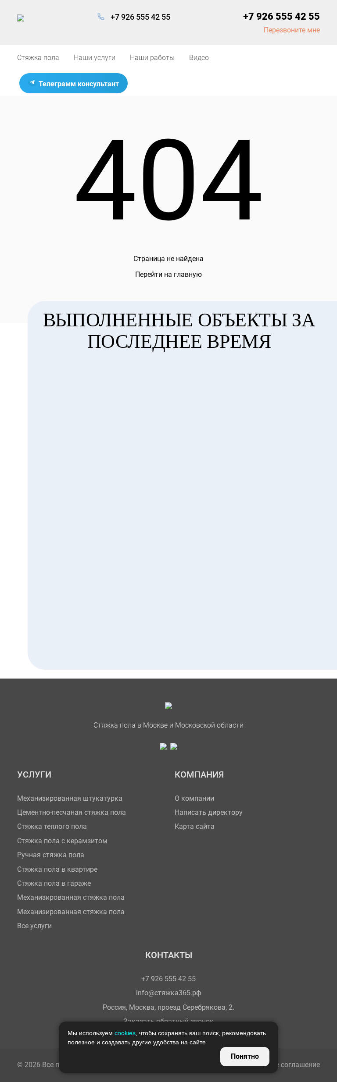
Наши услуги (94, 57)
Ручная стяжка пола (50, 855)
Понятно (245, 1056)
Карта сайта (195, 826)
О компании (194, 798)
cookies (125, 1032)
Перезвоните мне (292, 30)
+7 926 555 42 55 (140, 16)
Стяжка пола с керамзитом (62, 841)
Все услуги (34, 926)
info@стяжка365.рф (168, 993)
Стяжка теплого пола (52, 826)
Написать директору (209, 812)
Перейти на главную (168, 274)
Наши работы (152, 57)
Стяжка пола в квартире (57, 869)
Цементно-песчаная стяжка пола (71, 812)
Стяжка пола (38, 57)
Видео (199, 57)
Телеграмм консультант (78, 84)
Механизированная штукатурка (69, 798)
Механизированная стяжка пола (71, 897)
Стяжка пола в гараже (54, 883)
